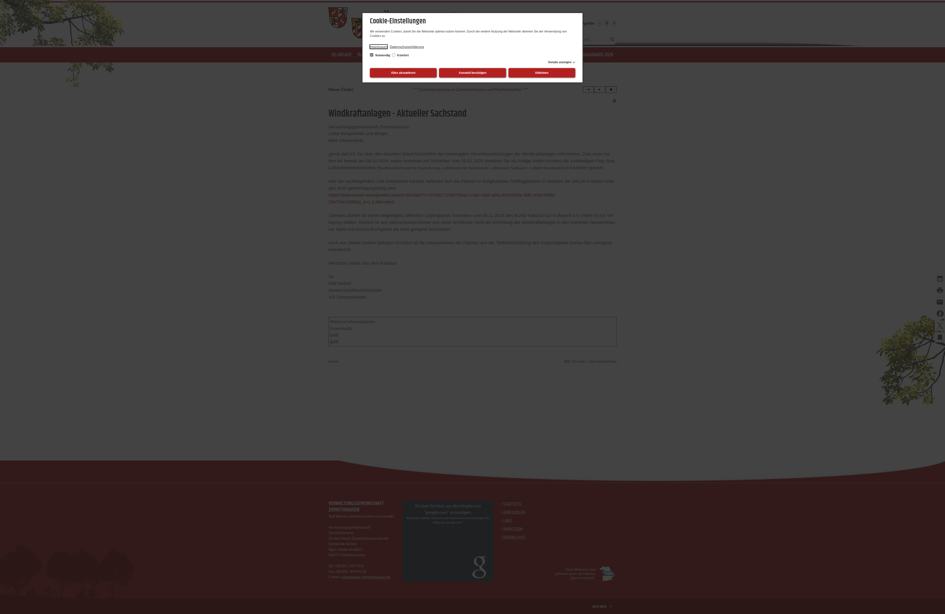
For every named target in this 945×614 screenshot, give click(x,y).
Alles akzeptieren (403, 73)
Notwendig (383, 55)
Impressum (378, 47)
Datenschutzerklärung (407, 47)
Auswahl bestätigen (472, 73)
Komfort (402, 55)
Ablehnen (541, 73)
